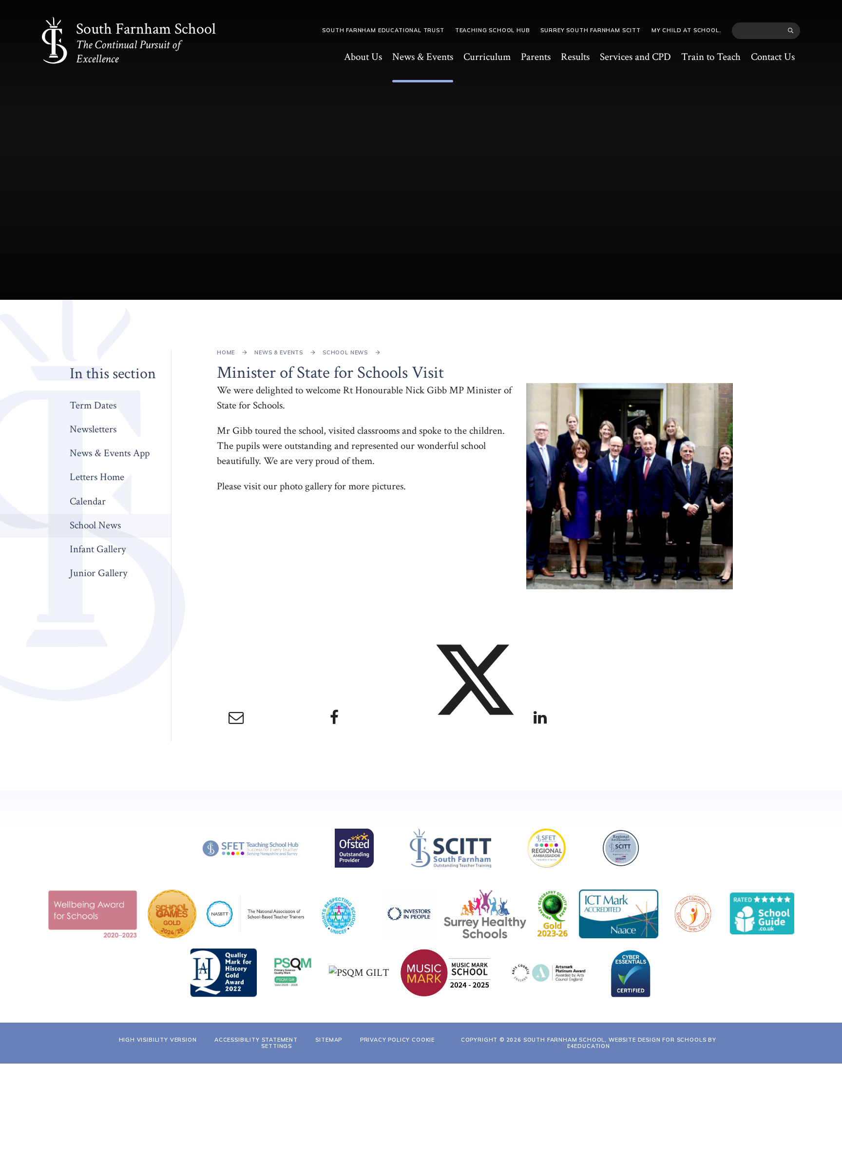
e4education (588, 1046)
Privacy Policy (385, 1039)
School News (345, 352)
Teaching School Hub (492, 30)
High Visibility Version (158, 1039)
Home (226, 352)
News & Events (278, 352)
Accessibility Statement (256, 1039)
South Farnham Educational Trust (383, 30)
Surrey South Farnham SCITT (590, 30)
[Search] (790, 30)
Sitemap (328, 1039)
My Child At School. (686, 30)
